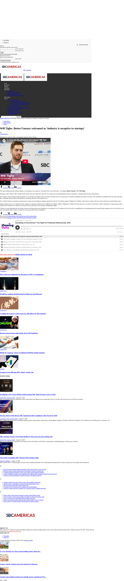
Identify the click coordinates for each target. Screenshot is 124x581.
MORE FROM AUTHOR (23, 254)
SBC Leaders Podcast (13, 94)
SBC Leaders (7, 97)
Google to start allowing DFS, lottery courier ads (16, 372)
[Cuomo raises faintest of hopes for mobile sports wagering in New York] (4, 573)
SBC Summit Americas (14, 106)
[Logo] (12, 80)
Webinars (10, 91)
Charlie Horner (4, 134)
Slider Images (7, 122)
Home (5, 83)
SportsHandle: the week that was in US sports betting (22, 216)
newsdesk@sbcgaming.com (13, 531)
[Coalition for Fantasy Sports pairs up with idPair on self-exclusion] (9, 309)
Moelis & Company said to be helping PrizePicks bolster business (22, 353)
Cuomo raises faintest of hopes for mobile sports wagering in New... (23, 577)
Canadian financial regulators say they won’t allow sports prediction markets (23, 472)
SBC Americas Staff (9, 398)
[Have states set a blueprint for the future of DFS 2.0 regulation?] (9, 269)
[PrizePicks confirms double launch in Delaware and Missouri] (9, 289)
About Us (6, 42)
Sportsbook (6, 85)
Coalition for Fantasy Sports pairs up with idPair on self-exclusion (23, 313)
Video (5, 124)
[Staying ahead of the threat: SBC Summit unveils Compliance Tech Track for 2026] (6, 412)
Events (5, 98)
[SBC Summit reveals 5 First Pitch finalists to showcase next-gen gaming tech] (6, 433)
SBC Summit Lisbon (13, 110)
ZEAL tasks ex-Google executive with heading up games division (20, 501)
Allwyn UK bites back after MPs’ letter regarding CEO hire (19, 498)
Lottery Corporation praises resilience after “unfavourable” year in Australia (23, 500)
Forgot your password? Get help (8, 54)
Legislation (6, 88)
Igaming (6, 86)
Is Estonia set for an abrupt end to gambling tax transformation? (20, 487)
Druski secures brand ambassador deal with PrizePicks (19, 333)
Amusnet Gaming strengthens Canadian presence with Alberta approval (22, 475)
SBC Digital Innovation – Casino (20, 104)
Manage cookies (28, 540)
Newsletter (6, 40)
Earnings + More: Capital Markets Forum (19, 107)
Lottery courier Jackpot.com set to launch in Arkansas (19, 564)
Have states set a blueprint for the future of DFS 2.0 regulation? (22, 274)
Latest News (7, 118)
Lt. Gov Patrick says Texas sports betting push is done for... (20, 551)
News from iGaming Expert (16, 479)
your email (18, 58)
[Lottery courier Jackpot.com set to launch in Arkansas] (4, 561)
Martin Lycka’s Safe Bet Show (16, 95)
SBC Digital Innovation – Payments (20, 103)
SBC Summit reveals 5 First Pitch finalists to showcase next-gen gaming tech (26, 437)
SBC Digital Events (13, 100)
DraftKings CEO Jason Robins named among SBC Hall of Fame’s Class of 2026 (28, 394)
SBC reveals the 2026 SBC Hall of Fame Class (16, 485)
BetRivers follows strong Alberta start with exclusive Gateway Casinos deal (23, 471)
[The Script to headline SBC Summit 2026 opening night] (6, 454)
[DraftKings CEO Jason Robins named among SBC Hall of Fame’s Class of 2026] (6, 391)
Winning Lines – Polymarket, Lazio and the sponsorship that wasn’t (21, 484)
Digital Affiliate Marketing (18, 101)
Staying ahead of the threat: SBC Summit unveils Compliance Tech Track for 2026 (28, 415)
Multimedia (7, 89)
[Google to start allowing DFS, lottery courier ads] (9, 367)
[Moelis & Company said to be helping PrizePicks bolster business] (9, 348)
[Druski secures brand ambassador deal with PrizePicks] (9, 328)
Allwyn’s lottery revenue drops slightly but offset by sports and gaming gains (23, 497)
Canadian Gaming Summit (15, 109)
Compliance (3, 271)
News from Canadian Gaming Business (21, 466)
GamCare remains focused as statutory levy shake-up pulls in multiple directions (24, 488)
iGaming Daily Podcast (14, 92)
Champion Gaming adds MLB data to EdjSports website (21, 217)
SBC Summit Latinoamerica (15, 112)
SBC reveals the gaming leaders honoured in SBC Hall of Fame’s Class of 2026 (24, 469)
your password (19, 50)
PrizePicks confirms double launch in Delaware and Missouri (21, 294)
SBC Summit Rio (12, 113)
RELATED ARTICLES (7, 254)
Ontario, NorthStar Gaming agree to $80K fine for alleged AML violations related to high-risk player (30, 474)
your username (19, 49)
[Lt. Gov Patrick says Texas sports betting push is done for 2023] (4, 548)
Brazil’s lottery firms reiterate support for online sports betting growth (21, 495)
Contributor (7, 461)
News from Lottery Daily (16, 492)
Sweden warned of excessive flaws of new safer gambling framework (21, 482)
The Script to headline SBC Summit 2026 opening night (19, 458)
